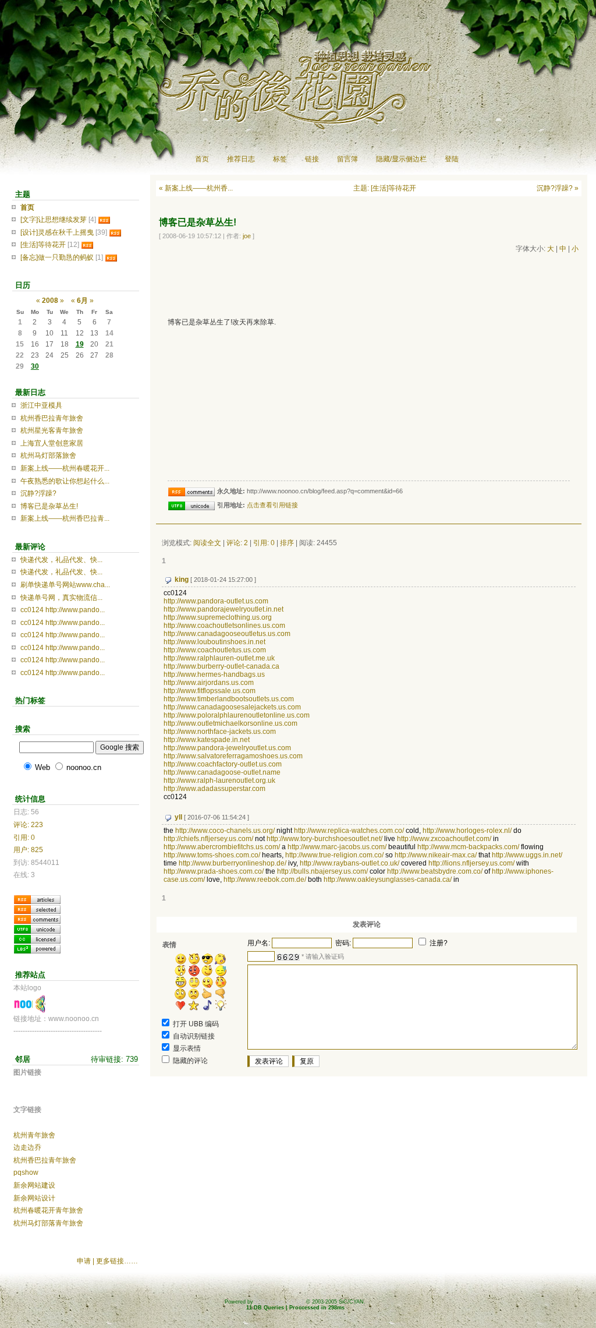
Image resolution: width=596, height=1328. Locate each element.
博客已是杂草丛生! (49, 506)
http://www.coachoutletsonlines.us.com (224, 625)
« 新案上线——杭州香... (196, 188)
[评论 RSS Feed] (37, 918)
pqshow (25, 1172)
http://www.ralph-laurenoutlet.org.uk (219, 780)
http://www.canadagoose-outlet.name (222, 772)
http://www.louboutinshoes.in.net (214, 642)
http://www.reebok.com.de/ (265, 879)
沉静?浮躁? (38, 493)
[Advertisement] (368, 283)
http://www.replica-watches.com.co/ (349, 831)
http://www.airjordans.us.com (209, 683)
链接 (312, 159)
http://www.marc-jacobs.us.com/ (337, 847)
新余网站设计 (34, 1198)
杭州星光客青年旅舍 (51, 430)
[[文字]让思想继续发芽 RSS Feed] (104, 220)
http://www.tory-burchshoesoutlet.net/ (324, 839)
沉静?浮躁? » (558, 188)
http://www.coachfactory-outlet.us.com (223, 764)
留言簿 (347, 159)
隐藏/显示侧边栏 (401, 159)
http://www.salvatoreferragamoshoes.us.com (233, 756)
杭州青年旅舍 (34, 1135)
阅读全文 (207, 543)
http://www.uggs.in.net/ (527, 855)
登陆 (452, 159)
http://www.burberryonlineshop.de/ (232, 863)
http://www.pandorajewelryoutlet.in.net (223, 609)
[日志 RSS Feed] (37, 899)
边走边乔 (27, 1147)
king (182, 579)
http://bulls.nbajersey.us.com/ (322, 871)
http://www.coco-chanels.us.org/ (225, 831)
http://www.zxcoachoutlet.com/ (444, 839)
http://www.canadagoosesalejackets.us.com (232, 707)
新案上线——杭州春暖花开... (64, 468)
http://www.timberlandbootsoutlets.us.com (229, 699)
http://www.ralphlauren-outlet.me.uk (219, 658)
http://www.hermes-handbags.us (214, 674)
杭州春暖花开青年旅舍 (48, 1210)
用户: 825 (28, 850)
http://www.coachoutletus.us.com (215, 650)
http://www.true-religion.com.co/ (334, 855)
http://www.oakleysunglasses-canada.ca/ (388, 879)
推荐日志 (241, 159)
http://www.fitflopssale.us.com (210, 691)
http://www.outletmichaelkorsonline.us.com (230, 723)
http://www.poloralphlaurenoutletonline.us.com (237, 715)
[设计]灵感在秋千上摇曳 (57, 232)
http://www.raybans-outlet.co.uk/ (349, 863)
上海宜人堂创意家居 (51, 443)
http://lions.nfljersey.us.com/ (471, 863)
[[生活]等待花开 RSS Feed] (87, 245)
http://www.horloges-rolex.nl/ (467, 831)
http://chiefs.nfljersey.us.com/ (208, 839)
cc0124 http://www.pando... (62, 610)
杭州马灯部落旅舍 (48, 455)
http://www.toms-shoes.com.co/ (212, 855)
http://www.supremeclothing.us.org (218, 617)
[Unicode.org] (37, 928)
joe (247, 235)
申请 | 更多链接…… (107, 1261)
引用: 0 (264, 543)
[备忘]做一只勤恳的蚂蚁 (57, 257)
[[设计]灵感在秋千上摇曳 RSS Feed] (115, 232)
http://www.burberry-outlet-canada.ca (221, 666)
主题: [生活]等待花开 (384, 188)
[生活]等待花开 (43, 245)
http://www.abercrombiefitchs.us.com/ (222, 847)
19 (80, 344)
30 (35, 366)
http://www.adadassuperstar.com (214, 789)
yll (178, 817)
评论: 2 (237, 543)
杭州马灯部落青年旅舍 (48, 1223)
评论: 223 (28, 825)
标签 (280, 159)
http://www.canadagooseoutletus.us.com (227, 634)
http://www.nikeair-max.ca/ (436, 855)
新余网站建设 (34, 1185)
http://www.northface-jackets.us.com (220, 731)
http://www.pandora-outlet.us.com (216, 601)
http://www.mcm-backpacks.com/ (468, 847)
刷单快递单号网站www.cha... (65, 585)
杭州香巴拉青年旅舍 (51, 418)
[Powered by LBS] (37, 948)
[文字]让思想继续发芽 (53, 220)
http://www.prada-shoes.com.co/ (214, 871)
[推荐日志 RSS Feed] (37, 909)
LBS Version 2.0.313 (279, 1302)
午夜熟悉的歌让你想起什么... (64, 481)
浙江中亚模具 (41, 405)
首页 (202, 159)
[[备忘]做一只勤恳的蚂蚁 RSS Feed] (111, 257)
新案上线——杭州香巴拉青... (64, 518)
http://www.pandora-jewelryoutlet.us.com (227, 748)
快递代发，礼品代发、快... (61, 560)
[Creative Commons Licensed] (37, 938)
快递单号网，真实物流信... (61, 598)
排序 (287, 543)
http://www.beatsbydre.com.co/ (435, 871)
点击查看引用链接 (272, 504)
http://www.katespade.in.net (207, 740)
